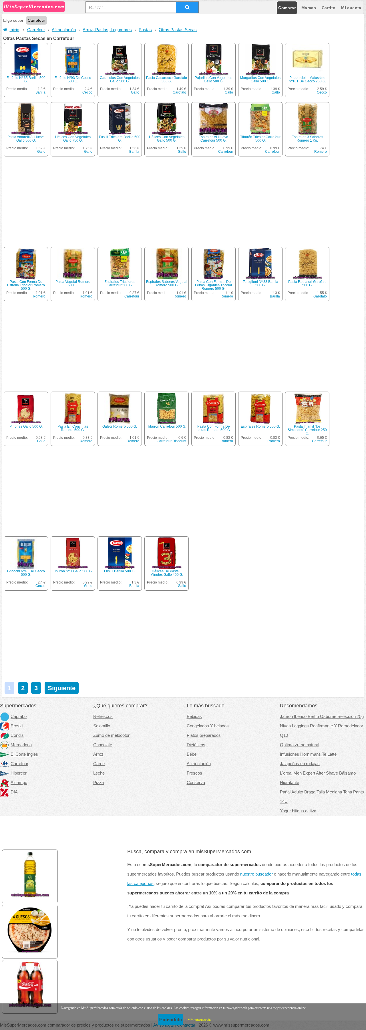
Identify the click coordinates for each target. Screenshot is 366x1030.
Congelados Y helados (208, 726)
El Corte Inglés (24, 754)
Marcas (308, 7)
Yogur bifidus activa (298, 811)
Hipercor (19, 773)
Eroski (17, 726)
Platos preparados (204, 735)
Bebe (191, 754)
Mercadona (21, 745)
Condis (17, 735)
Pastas (145, 29)
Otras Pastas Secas (178, 29)
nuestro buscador (256, 874)
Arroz (98, 754)
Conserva (196, 782)
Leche (99, 773)
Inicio (14, 29)
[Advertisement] (183, 203)
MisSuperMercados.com (34, 6)
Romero (320, 151)
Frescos (194, 773)
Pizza (98, 782)
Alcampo (19, 782)
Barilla (40, 92)
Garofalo (179, 92)
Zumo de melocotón (111, 735)
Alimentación (64, 29)
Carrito (328, 7)
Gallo (135, 92)
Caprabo (19, 716)
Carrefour (36, 29)
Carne (99, 763)
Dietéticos (196, 745)
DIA (14, 792)
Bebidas (194, 716)
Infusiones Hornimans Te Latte (308, 754)
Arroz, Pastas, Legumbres (107, 29)
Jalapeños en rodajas (300, 763)
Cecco (87, 92)
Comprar (286, 7)
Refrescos (103, 716)
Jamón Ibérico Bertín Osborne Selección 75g (322, 716)
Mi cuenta (351, 7)
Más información (199, 1020)
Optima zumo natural (299, 745)
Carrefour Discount (171, 441)
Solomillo (101, 726)
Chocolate (102, 745)
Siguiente (61, 688)
